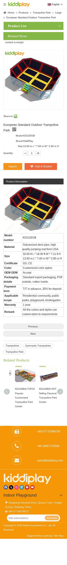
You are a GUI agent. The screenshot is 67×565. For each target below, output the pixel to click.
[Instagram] (16, 487)
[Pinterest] (27, 487)
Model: (19, 135)
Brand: (19, 141)
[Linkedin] (22, 487)
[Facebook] (6, 487)
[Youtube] (32, 487)
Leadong (47, 535)
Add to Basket (43, 166)
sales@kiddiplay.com (50, 460)
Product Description (16, 181)
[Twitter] (11, 487)
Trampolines (12, 345)
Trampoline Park (15, 351)
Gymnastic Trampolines (38, 345)
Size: (20, 146)
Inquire (13, 166)
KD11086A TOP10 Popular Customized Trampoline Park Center (21, 397)
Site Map (59, 535)
